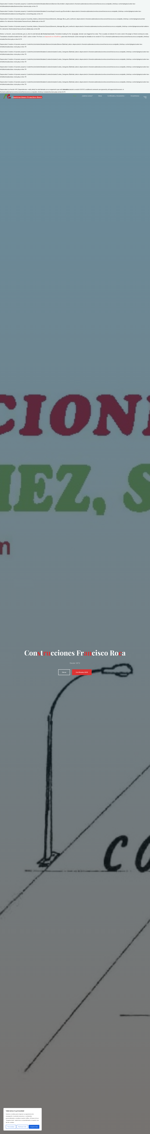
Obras (64, 672)
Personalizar (10, 1127)
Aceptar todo (34, 1127)
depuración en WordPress (53, 36)
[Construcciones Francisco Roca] (7, 96)
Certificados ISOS (82, 672)
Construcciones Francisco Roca (27, 97)
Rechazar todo (22, 1127)
